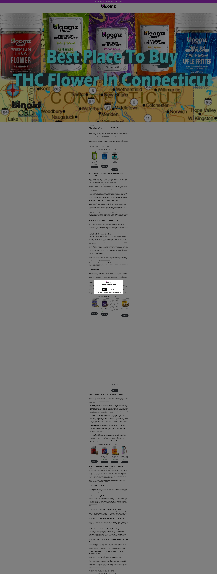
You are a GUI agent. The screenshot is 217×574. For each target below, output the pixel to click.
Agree (104, 289)
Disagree (112, 289)
